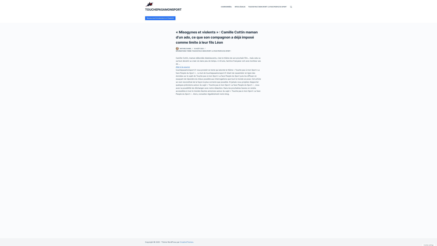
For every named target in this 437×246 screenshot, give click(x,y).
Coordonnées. (226, 7)
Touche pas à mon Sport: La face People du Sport (267, 7)
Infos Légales (240, 7)
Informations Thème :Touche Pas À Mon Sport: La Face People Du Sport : (203, 51)
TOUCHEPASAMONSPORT (163, 9)
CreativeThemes (186, 242)
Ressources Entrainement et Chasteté (160, 18)
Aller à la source (183, 67)
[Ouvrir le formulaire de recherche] (291, 7)
